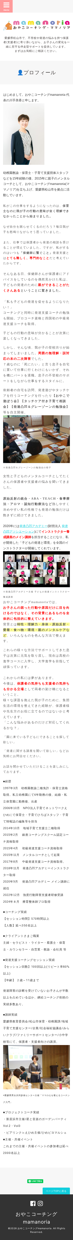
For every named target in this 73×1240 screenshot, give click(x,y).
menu (6, 10)
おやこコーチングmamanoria (35, 1228)
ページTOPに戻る (56, 1191)
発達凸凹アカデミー (33, 526)
